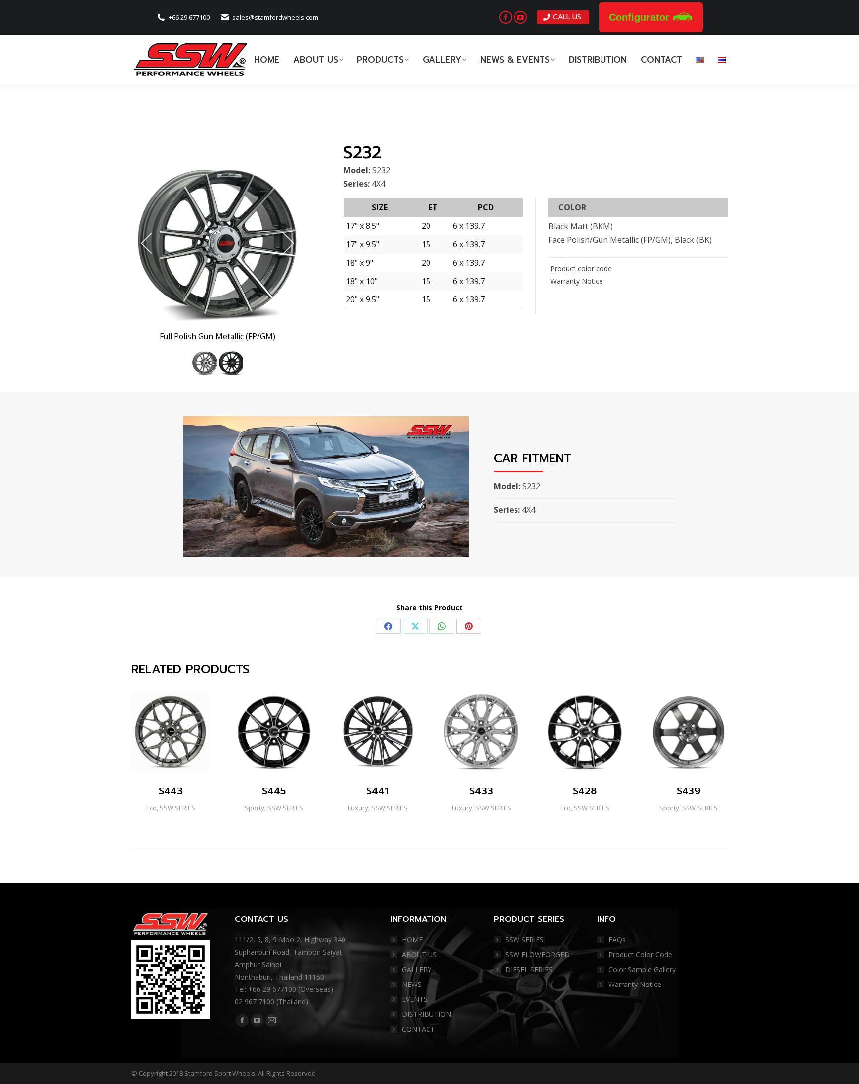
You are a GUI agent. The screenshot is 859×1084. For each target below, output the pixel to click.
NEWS (412, 984)
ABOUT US (419, 954)
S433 (481, 791)
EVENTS (415, 999)
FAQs (617, 939)
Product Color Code (640, 954)
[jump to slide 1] (204, 363)
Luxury (358, 807)
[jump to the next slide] (289, 243)
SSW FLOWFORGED (537, 954)
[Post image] (170, 731)
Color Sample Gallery (642, 969)
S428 (585, 791)
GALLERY (416, 969)
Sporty (254, 807)
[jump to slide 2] (230, 363)
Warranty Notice (575, 281)
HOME (412, 939)
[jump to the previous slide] (146, 243)
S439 (688, 791)
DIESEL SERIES (529, 969)
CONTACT (418, 1029)
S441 (377, 791)
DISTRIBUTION (426, 1014)
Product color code (580, 268)
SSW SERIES (177, 807)
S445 (274, 791)
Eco (151, 807)
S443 (171, 791)
